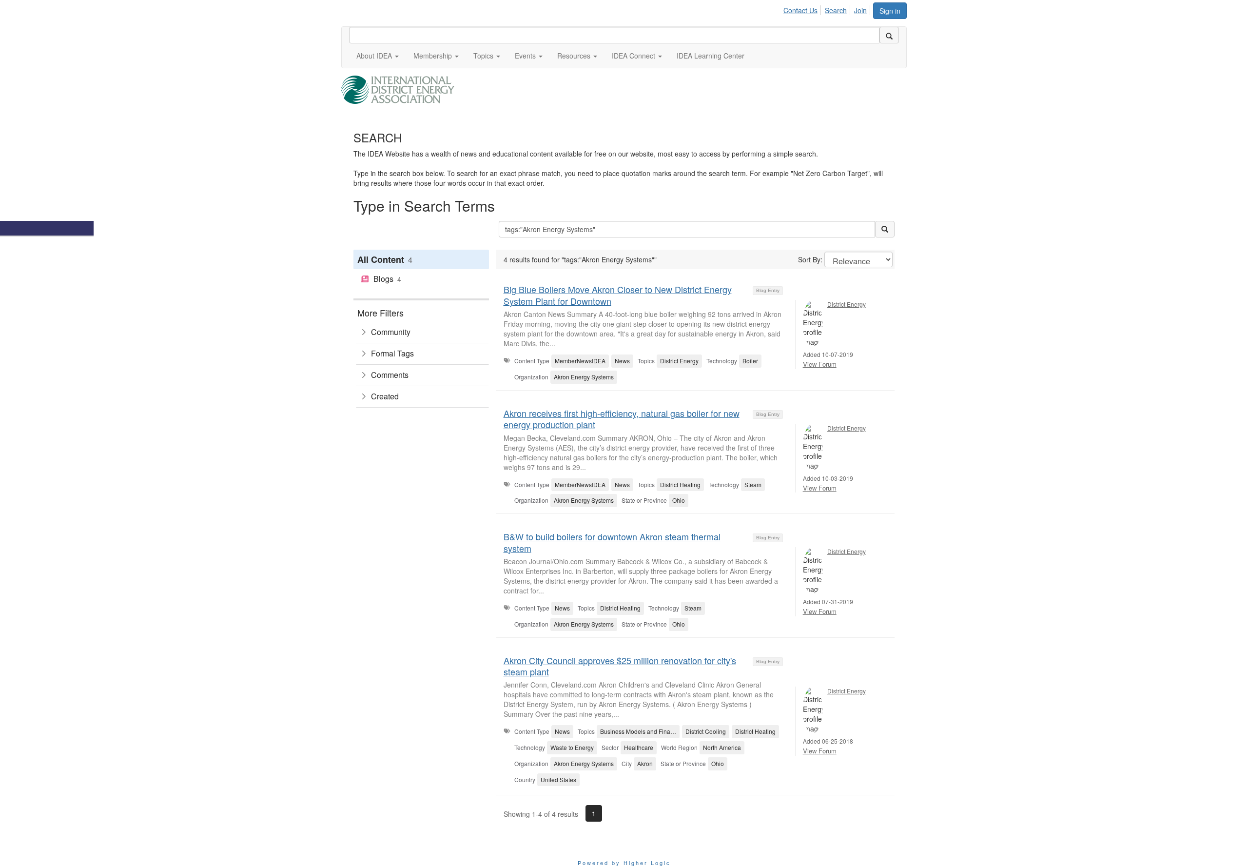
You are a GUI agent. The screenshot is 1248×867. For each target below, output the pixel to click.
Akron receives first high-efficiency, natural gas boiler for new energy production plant (622, 419)
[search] (889, 35)
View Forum (820, 364)
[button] (377, 55)
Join (860, 10)
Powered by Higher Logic (624, 863)
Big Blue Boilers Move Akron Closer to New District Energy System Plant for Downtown (618, 295)
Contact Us (800, 10)
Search (836, 10)
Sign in (889, 11)
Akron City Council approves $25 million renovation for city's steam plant (620, 666)
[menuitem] (803, 8)
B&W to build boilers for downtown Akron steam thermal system (612, 542)
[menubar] (827, 8)
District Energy (846, 304)
